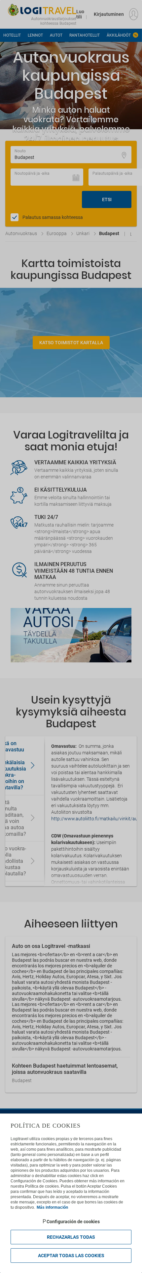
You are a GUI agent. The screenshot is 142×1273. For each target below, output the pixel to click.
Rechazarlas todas (71, 1237)
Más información (52, 1207)
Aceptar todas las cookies (71, 1255)
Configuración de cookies (73, 1221)
